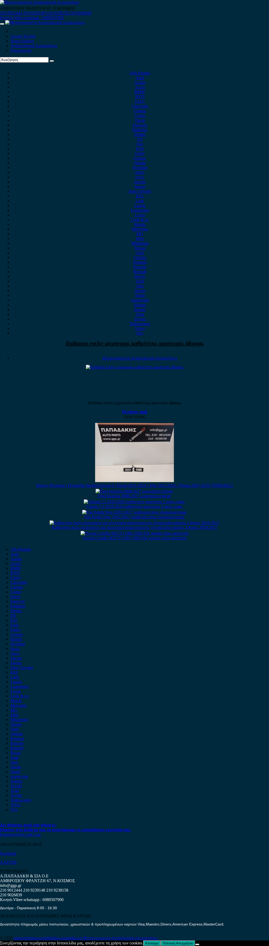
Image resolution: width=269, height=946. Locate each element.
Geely (140, 153)
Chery (140, 101)
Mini (140, 238)
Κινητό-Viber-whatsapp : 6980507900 (32, 18)
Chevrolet (140, 106)
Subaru (140, 305)
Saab (140, 281)
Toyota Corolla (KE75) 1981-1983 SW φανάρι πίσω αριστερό (134, 538)
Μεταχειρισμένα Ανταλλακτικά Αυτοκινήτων (139, 358)
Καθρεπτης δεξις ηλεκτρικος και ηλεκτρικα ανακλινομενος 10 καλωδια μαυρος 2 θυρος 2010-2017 (134, 527)
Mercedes (140, 229)
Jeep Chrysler (139, 191)
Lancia (140, 205)
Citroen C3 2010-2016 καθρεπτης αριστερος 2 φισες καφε (134, 506)
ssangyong (140, 300)
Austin (139, 82)
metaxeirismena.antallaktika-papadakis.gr (48, 938)
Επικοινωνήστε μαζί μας (20, 834)
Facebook (8, 853)
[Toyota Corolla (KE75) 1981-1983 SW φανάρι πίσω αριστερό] (134, 533)
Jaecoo (140, 182)
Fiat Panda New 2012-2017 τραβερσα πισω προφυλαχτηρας (134, 517)
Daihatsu (139, 129)
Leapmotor (140, 210)
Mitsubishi (139, 243)
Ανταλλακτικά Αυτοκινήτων (34, 45)
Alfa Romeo (140, 73)
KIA (140, 196)
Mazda (140, 224)
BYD (139, 96)
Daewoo (140, 125)
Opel (140, 252)
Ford (140, 148)
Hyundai (140, 167)
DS (140, 139)
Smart (140, 295)
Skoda (139, 290)
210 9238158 (57, 13)
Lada (140, 200)
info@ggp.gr (10, 885)
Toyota (140, 319)
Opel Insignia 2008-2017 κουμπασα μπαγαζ (134, 496)
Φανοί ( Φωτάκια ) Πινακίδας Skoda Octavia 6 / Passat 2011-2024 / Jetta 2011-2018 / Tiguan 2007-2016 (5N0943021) (134, 485)
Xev (139, 333)
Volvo (140, 328)
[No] (197, 944)
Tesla (140, 314)
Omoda (140, 257)
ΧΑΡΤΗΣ (8, 862)
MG (139, 234)
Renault (139, 271)
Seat (139, 286)
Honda (140, 163)
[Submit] (52, 61)
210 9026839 (80, 13)
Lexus (140, 215)
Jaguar (139, 186)
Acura (140, 87)
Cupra (140, 115)
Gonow (139, 158)
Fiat (140, 144)
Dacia (140, 120)
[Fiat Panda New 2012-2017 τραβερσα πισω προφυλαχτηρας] (134, 512)
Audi (140, 77)
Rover (140, 276)
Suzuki (140, 309)
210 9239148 (34, 13)
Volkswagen (140, 323)
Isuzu (139, 172)
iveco (139, 177)
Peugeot (140, 262)
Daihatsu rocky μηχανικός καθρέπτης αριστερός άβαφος (135, 343)
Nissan (140, 248)
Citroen (140, 111)
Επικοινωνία (21, 50)
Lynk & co (140, 219)
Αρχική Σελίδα (23, 36)
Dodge (140, 134)
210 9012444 (11, 13)
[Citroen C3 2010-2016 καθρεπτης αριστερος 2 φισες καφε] (134, 501)
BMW (139, 92)
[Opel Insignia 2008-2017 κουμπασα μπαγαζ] (134, 491)
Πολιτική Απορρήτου (178, 943)
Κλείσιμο (151, 943)
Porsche (139, 267)
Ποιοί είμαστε (22, 41)
